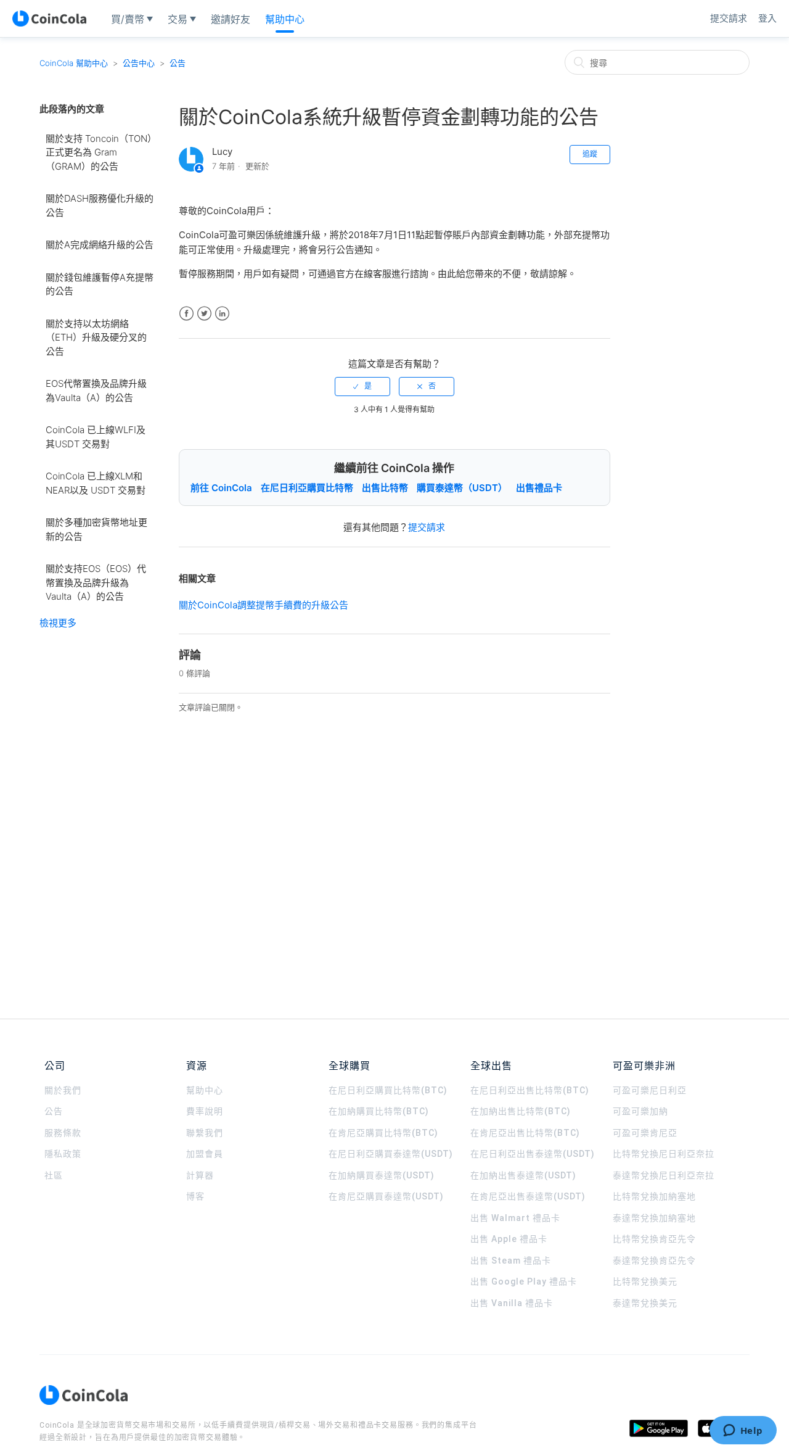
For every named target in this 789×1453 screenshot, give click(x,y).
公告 (178, 63)
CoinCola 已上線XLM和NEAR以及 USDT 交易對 (95, 483)
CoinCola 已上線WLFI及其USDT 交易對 (95, 437)
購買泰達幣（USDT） (462, 488)
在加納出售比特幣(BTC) (520, 1111)
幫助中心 (204, 1090)
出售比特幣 (385, 488)
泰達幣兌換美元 (645, 1303)
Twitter (204, 313)
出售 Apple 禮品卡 (508, 1239)
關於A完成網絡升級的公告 (99, 244)
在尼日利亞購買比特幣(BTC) (388, 1090)
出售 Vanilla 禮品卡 (511, 1303)
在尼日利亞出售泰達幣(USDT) (532, 1154)
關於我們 (62, 1090)
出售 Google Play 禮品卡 (523, 1281)
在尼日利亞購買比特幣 (307, 488)
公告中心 (139, 63)
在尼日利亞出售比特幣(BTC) (529, 1090)
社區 (53, 1175)
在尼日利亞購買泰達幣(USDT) (391, 1154)
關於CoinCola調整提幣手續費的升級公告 (263, 605)
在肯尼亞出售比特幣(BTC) (525, 1133)
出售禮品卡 (539, 488)
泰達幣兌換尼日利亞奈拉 (663, 1175)
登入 (767, 18)
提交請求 (728, 18)
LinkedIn (222, 313)
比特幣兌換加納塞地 (654, 1196)
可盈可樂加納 (640, 1111)
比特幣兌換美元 (645, 1281)
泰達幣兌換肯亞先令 (654, 1260)
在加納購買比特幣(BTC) (379, 1111)
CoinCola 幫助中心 (73, 63)
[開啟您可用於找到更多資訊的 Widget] (743, 1431)
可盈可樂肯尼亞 (645, 1133)
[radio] (362, 386)
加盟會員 (204, 1154)
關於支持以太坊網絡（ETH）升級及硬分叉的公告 (96, 337)
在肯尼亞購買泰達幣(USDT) (386, 1196)
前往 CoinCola (221, 488)
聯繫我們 (204, 1133)
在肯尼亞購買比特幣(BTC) (383, 1133)
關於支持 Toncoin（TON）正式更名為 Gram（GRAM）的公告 (99, 152)
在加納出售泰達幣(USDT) (523, 1175)
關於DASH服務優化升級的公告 (99, 205)
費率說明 (204, 1111)
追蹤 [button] (590, 154)
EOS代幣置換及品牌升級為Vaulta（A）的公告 (96, 391)
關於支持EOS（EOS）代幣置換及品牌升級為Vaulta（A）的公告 (96, 582)
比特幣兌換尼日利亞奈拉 (663, 1154)
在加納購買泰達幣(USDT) (382, 1175)
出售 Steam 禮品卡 (510, 1260)
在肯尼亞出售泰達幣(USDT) (528, 1196)
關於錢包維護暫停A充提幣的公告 (99, 284)
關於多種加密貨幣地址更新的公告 (96, 529)
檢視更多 (57, 623)
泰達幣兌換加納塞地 (654, 1218)
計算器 (200, 1175)
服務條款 (62, 1133)
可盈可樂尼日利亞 (650, 1090)
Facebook (186, 313)
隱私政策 (62, 1154)
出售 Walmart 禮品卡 (515, 1218)
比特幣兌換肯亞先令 (654, 1239)
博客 (195, 1196)
